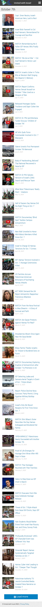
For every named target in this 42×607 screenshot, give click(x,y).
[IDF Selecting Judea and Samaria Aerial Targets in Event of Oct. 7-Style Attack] (8, 381)
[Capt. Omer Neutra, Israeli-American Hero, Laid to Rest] (8, 20)
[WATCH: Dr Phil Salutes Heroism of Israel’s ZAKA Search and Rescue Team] (8, 179)
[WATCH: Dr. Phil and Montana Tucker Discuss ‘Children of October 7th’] (8, 122)
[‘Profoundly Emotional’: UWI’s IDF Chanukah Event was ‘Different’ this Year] (8, 540)
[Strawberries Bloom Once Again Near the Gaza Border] (8, 338)
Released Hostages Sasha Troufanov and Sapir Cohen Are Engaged (27, 107)
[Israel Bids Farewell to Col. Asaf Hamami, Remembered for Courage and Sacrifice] (8, 34)
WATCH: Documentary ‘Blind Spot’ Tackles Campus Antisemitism (26, 220)
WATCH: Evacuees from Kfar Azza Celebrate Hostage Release (26, 496)
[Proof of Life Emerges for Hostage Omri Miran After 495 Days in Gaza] (8, 455)
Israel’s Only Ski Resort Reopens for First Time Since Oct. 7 (26, 408)
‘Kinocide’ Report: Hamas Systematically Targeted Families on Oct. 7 (24, 553)
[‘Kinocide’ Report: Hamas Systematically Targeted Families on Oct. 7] (8, 554)
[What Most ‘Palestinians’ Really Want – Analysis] (8, 193)
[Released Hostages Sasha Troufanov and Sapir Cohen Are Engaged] (8, 108)
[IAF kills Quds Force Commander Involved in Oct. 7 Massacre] (8, 137)
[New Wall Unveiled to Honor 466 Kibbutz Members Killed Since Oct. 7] (8, 236)
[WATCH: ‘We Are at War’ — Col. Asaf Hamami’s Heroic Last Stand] (8, 62)
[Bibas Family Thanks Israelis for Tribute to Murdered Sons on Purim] (8, 352)
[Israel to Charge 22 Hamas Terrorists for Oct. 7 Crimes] (8, 250)
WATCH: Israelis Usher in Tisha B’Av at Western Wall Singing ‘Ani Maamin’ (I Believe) (27, 75)
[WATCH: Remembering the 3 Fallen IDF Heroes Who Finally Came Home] (8, 48)
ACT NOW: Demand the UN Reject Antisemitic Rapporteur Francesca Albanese (26, 294)
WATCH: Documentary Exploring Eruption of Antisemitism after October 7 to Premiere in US (27, 365)
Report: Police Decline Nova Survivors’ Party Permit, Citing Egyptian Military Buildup (26, 394)
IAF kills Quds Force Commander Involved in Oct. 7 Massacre (26, 135)
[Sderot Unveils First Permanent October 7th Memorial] (8, 151)
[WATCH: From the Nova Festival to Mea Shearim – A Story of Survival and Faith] (8, 310)
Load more (22, 596)
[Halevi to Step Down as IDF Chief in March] (8, 483)
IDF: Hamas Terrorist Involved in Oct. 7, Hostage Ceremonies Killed (27, 263)
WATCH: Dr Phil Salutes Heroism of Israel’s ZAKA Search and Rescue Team (25, 178)
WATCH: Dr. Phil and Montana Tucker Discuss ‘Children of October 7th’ (26, 121)
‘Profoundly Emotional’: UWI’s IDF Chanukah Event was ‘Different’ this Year (26, 539)
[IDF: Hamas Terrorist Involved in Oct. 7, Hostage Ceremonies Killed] (8, 264)
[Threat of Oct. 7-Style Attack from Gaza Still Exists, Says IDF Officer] (8, 512)
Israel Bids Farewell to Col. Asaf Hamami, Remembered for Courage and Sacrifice (27, 32)
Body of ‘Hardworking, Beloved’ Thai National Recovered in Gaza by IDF (26, 163)
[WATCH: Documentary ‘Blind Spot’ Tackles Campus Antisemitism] (8, 222)
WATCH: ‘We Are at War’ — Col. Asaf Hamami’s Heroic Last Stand (27, 61)
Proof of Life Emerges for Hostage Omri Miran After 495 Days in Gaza (26, 454)
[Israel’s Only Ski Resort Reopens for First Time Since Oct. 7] (8, 409)
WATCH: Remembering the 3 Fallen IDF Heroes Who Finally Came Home (26, 47)
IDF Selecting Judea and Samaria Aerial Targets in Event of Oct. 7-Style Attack (27, 379)
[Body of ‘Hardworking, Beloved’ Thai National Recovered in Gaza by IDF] (8, 165)
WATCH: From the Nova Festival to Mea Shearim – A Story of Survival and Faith (27, 308)
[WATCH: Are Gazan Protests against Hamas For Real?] (8, 324)
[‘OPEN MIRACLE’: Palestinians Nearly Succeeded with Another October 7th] (8, 441)
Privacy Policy (24, 604)
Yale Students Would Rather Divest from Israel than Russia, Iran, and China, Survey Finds (27, 524)
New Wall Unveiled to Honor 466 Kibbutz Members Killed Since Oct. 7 (26, 234)
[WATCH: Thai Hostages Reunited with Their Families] (8, 469)
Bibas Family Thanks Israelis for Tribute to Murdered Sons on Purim (27, 351)
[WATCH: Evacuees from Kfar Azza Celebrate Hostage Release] (8, 497)
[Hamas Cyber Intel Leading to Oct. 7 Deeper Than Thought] (8, 569)
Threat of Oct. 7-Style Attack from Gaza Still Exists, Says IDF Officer (27, 510)
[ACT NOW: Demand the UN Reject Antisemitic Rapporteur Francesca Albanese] (8, 296)
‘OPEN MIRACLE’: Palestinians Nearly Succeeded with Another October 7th (27, 439)
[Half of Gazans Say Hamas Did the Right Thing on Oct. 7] (8, 207)
